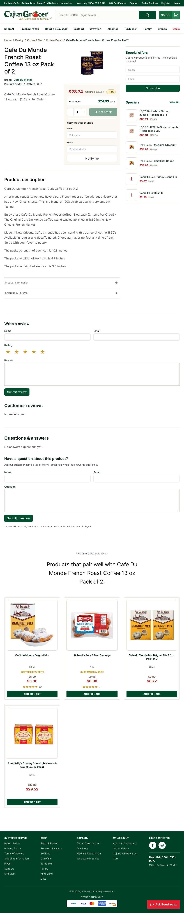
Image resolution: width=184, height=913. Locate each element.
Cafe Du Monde (23, 79)
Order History (121, 848)
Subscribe (153, 88)
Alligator (112, 28)
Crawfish (95, 28)
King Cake (47, 873)
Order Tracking (150, 3)
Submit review (17, 392)
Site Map (9, 873)
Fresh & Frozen (30, 28)
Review (8, 360)
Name (70, 128)
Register (165, 3)
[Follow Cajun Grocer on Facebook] (152, 845)
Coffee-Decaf (54, 40)
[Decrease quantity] (70, 112)
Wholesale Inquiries (88, 858)
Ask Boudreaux (166, 904)
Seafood (78, 28)
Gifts (43, 878)
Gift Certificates (117, 3)
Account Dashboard (124, 843)
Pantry (148, 28)
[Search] (147, 15)
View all (174, 102)
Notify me (92, 158)
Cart (115, 858)
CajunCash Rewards (125, 853)
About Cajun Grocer (88, 843)
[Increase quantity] (84, 112)
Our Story (82, 848)
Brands (162, 28)
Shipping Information (16, 858)
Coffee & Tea (34, 40)
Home (8, 40)
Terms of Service (14, 853)
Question (10, 486)
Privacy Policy (12, 848)
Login (177, 3)
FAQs (7, 863)
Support (134, 3)
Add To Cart (32, 693)
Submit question (18, 518)
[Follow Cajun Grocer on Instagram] (162, 845)
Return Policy (12, 843)
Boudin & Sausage (56, 28)
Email (70, 142)
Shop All (9, 28)
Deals (176, 28)
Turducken (130, 28)
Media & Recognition (89, 853)
